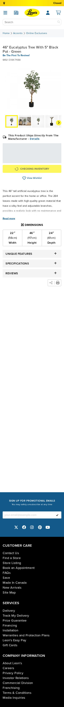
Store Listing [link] (12, 563)
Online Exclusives (36, 33)
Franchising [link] (11, 688)
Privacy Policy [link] (13, 673)
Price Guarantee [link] (15, 620)
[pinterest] (40, 527)
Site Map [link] (9, 592)
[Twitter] (16, 527)
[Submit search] (58, 22)
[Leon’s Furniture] (32, 12)
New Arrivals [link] (12, 587)
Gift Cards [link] (10, 645)
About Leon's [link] (12, 663)
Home (6, 33)
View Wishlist (24, 178)
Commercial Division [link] (18, 683)
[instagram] (32, 527)
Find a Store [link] (12, 558)
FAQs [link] (6, 572)
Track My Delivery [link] (16, 615)
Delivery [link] (9, 610)
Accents (18, 33)
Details (35, 138)
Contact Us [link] (11, 553)
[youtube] (47, 527)
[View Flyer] (16, 12)
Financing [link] (10, 625)
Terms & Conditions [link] (17, 692)
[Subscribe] (57, 514)
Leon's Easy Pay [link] (14, 640)
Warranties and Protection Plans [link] (26, 635)
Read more (9, 218)
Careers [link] (8, 668)
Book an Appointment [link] (19, 568)
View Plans (49, 160)
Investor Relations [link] (16, 678)
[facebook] (24, 527)
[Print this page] (57, 283)
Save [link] (6, 577)
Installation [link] (10, 630)
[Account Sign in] (47, 12)
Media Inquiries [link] (14, 697)
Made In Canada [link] (14, 582)
